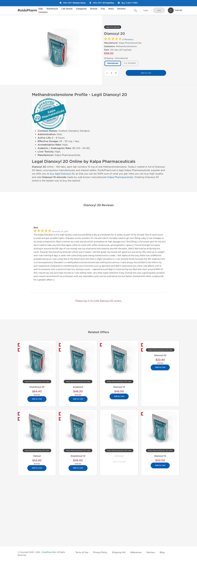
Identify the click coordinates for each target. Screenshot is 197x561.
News (111, 9)
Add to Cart (146, 73)
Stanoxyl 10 (160, 456)
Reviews (121, 9)
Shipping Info (118, 552)
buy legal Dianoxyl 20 (62, 173)
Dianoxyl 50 (160, 355)
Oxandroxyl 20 (36, 387)
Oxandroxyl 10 (78, 456)
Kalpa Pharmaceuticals (120, 177)
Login (145, 10)
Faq (103, 9)
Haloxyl (37, 456)
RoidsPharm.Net (49, 552)
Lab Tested (66, 9)
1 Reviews (128, 39)
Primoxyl (119, 456)
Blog (162, 552)
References (135, 552)
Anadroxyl (78, 387)
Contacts (43, 12)
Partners (150, 552)
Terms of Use (81, 552)
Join (159, 10)
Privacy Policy (100, 552)
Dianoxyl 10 (119, 387)
